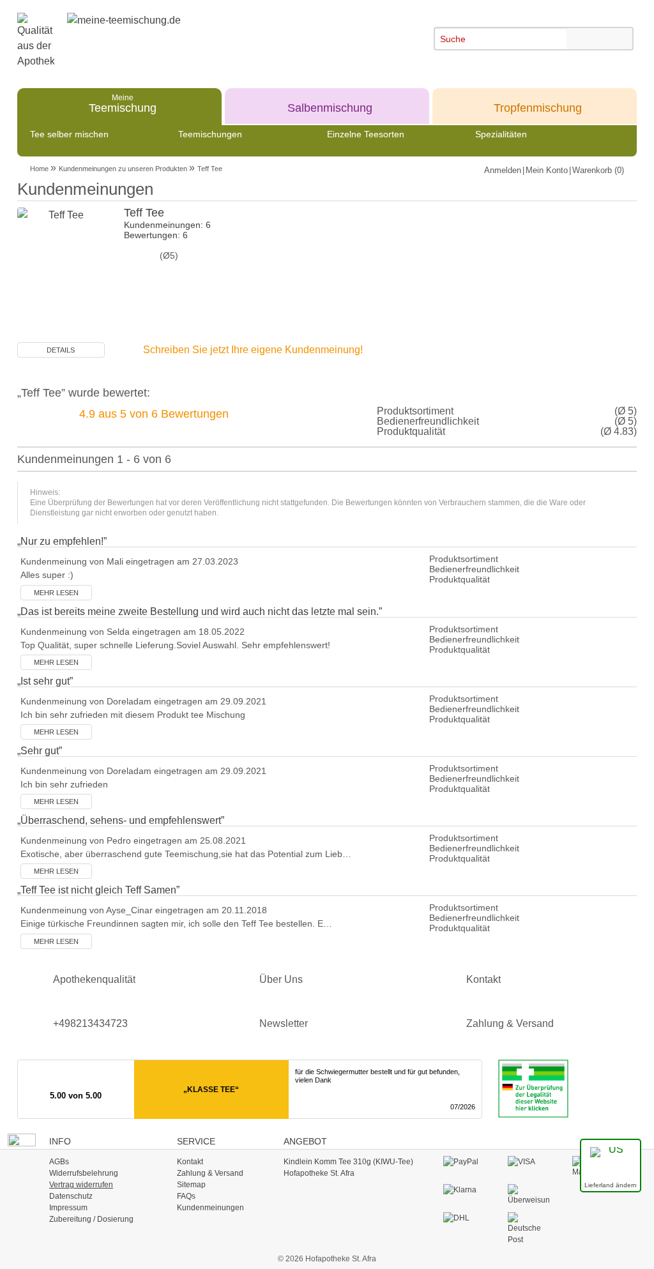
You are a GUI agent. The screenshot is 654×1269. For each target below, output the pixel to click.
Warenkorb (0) (598, 170)
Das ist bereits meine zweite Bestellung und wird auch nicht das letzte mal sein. (199, 611)
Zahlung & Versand (510, 1023)
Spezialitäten (501, 134)
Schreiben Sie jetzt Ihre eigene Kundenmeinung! (253, 349)
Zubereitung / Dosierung (91, 1219)
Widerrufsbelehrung (83, 1173)
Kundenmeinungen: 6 (167, 225)
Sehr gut (39, 750)
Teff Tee (209, 168)
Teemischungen (210, 134)
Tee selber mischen (69, 134)
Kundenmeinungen (210, 1207)
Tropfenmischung (538, 103)
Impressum (68, 1207)
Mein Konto (547, 170)
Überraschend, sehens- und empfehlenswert (120, 820)
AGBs (59, 1161)
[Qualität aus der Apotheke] (42, 41)
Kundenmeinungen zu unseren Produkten (123, 168)
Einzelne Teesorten (365, 134)
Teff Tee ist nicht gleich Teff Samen (98, 890)
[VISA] (528, 1162)
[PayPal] (464, 1162)
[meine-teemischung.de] (165, 32)
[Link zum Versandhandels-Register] (527, 1088)
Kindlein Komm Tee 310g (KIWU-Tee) (348, 1161)
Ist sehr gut (45, 681)
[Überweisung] (528, 1194)
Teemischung (122, 103)
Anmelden (502, 170)
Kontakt (483, 979)
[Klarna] (464, 1190)
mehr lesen (56, 593)
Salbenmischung (329, 103)
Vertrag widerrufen (81, 1184)
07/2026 (462, 1107)
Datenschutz (71, 1196)
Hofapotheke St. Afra (319, 1173)
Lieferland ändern (610, 1185)
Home (39, 168)
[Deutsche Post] (528, 1228)
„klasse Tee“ (211, 1089)
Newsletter (283, 1023)
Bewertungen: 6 (156, 235)
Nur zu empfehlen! (61, 541)
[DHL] (464, 1218)
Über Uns (281, 979)
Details (61, 350)
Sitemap (191, 1184)
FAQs (186, 1196)
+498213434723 (90, 1023)
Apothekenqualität (94, 979)
